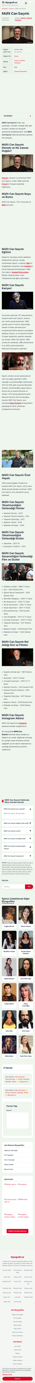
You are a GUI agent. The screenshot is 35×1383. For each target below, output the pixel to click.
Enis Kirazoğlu (9, 1160)
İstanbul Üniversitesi (20, 71)
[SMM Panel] (24, 1204)
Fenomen (17, 1288)
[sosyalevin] (24, 1189)
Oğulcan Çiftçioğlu (11, 1150)
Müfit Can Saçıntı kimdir (19, 869)
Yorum (9, 1110)
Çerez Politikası (17, 1364)
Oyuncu (11, 8)
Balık (15, 67)
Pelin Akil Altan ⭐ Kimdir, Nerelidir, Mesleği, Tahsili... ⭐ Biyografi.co (17, 1092)
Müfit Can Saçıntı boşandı (14, 862)
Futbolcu (7, 1292)
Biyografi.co (11, 2)
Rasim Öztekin (15, 403)
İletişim (17, 1353)
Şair (17, 1297)
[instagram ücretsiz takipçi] (10, 1219)
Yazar (6, 1277)
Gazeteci (7, 1281)
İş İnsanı (28, 1277)
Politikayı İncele (7, 1374)
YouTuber (7, 1288)
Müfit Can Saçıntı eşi (18, 865)
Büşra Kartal (8, 1169)
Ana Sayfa (17, 1346)
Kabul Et (17, 1378)
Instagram (23, 723)
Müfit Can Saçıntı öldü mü (19, 871)
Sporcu (17, 1301)
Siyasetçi (28, 1270)
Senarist (29, 18)
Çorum (16, 56)
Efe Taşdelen (8, 1155)
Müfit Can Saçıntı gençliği (18, 867)
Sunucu (17, 1281)
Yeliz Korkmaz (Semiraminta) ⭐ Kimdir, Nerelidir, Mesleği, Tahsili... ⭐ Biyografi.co (17, 1079)
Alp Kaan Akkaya (17, 1332)
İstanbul (27, 266)
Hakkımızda (17, 1350)
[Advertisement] (17, 93)
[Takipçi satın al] (10, 1189)
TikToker (17, 1292)
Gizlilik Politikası (17, 1360)
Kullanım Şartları (17, 1357)
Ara (29, 886)
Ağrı (28, 263)
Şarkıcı (17, 1277)
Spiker (6, 1301)
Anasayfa (5, 8)
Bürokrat (28, 1292)
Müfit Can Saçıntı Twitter (22, 873)
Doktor (6, 1297)
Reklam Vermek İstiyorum (17, 1231)
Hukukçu (28, 1288)
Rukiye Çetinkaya (17, 1335)
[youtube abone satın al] (10, 1204)
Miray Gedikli (8, 1164)
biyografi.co (17, 1257)
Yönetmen (18, 20)
